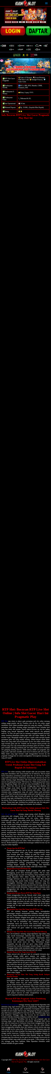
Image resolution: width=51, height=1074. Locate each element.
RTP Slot (4, 721)
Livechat (25, 1072)
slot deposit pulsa (44, 1017)
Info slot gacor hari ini (9, 814)
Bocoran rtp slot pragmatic (9, 1005)
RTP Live (4, 772)
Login (8, 1072)
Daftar (43, 1072)
